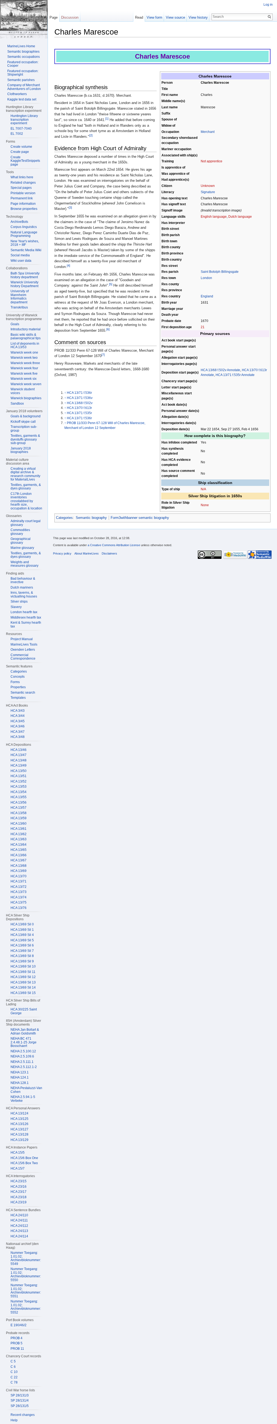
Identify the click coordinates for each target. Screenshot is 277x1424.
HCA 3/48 (18, 737)
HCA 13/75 (19, 902)
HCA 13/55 (19, 797)
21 (203, 327)
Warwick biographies (26, 398)
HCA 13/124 (19, 1113)
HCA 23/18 (19, 1197)
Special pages (21, 188)
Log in (268, 4)
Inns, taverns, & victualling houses (24, 594)
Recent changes (23, 1415)
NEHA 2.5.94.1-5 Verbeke (23, 1099)
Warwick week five (24, 373)
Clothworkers (17, 94)
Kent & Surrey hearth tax (26, 624)
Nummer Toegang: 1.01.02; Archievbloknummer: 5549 (26, 1258)
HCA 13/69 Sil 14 (23, 987)
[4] (68, 265)
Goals (15, 324)
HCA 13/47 (19, 755)
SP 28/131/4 (20, 1400)
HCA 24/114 (19, 1236)
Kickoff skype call (23, 422)
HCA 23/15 (19, 1181)
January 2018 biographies (21, 450)
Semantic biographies (23, 51)
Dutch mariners (22, 587)
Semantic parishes (21, 80)
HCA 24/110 (19, 1215)
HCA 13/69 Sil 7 (22, 951)
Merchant (208, 131)
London (206, 278)
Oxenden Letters (23, 649)
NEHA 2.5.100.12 (23, 1051)
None (205, 505)
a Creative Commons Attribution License (114, 545)
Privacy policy (62, 553)
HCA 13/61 (19, 829)
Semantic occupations (23, 57)
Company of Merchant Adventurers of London (24, 87)
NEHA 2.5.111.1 (22, 1062)
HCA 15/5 (18, 1152)
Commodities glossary (20, 532)
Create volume (21, 147)
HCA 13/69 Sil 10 (23, 966)
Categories (64, 518)
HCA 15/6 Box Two (24, 1163)
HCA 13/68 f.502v (80, 403)
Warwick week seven (26, 384)
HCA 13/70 (19, 876)
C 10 (14, 1372)
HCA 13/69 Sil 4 (22, 935)
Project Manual (22, 639)
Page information (23, 204)
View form (154, 17)
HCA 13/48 (19, 760)
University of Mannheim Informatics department (20, 296)
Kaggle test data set (21, 99)
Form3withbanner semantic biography (140, 518)
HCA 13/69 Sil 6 (22, 945)
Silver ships (19, 601)
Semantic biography (91, 518)
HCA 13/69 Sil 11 (23, 972)
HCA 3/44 (18, 716)
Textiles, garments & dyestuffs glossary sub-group (25, 439)
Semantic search (23, 692)
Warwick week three (25, 363)
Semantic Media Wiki (26, 250)
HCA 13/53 (19, 786)
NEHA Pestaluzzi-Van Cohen (26, 1090)
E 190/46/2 (19, 1325)
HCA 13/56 (19, 802)
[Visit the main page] (24, 19)
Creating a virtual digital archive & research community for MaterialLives (25, 474)
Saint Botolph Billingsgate (220, 271)
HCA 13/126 (19, 1124)
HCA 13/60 (19, 823)
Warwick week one (24, 352)
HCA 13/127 (19, 1129)
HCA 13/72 (19, 887)
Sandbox (17, 403)
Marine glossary (22, 548)
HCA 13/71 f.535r (79, 413)
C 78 (14, 1382)
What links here (22, 177)
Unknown (208, 185)
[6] (108, 329)
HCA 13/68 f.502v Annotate (220, 370)
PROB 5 (16, 1343)
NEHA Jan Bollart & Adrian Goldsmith (25, 1031)
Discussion (69, 17)
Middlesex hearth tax (26, 617)
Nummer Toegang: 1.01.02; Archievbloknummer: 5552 (26, 1306)
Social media (20, 255)
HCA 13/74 (19, 897)
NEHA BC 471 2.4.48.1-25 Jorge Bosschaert (24, 1042)
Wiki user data (21, 261)
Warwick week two (24, 358)
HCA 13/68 (19, 866)
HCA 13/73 (19, 892)
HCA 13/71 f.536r (79, 392)
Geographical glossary (21, 541)
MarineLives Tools (24, 644)
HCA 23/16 (19, 1186)
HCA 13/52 (19, 781)
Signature (208, 192)
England (207, 296)
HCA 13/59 (19, 818)
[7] (103, 354)
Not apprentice (211, 161)
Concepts (18, 677)
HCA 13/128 (19, 1134)
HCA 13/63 (19, 839)
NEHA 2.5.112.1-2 (24, 1067)
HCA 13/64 (19, 845)
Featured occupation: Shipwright (22, 73)
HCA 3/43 (18, 711)
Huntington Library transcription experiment (24, 119)
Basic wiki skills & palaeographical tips (26, 336)
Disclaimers (109, 553)
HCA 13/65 (19, 850)
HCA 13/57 (19, 808)
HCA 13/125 (19, 1119)
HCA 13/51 (19, 776)
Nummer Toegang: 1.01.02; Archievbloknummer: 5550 (26, 1274)
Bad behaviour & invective (23, 580)
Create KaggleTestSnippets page (25, 160)
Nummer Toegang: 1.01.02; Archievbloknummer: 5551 (26, 1290)
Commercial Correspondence (23, 657)
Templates (18, 698)
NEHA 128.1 (20, 1083)
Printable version (23, 193)
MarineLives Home (21, 46)
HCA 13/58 (19, 813)
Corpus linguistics (24, 227)
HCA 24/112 (19, 1226)
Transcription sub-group (24, 428)
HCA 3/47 (18, 732)
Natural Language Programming (24, 234)
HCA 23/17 (19, 1192)
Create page (20, 152)
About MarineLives (86, 553)
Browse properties (24, 209)
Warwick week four (24, 368)
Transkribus (19, 307)
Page (54, 17)
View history (198, 17)
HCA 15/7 (18, 1168)
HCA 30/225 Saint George (24, 1011)
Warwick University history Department (24, 284)
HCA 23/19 (19, 1202)
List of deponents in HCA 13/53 (25, 345)
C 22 (14, 1377)
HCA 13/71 (19, 881)
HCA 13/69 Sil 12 (23, 977)
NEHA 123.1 (20, 1072)
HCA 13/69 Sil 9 (22, 961)
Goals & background (26, 416)
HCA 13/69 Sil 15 (23, 993)
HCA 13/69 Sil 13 (23, 982)
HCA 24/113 (19, 1231)
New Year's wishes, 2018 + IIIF (25, 243)
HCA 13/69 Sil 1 (22, 930)
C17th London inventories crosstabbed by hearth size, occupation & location (26, 501)
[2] (91, 135)
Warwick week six (24, 379)
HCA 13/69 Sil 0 (22, 924)
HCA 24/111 (19, 1220)
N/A (203, 489)
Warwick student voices (23, 391)
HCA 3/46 (18, 726)
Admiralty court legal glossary (26, 523)
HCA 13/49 (19, 765)
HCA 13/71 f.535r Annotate (235, 375)
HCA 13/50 (19, 771)
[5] (110, 284)
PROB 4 (16, 1338)
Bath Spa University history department (25, 275)
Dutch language (240, 216)
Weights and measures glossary (24, 564)
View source (175, 17)
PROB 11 (17, 1349)
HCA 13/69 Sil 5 (22, 940)
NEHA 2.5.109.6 (22, 1056)
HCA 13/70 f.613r (79, 407)
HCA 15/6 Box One (24, 1158)
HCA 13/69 (19, 871)
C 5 (13, 1361)
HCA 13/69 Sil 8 (22, 956)
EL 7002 (17, 134)
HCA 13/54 (19, 792)
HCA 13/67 (19, 860)
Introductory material (26, 329)
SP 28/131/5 (20, 1406)
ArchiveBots (19, 222)
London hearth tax (24, 612)
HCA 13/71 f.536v (80, 397)
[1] (106, 118)
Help (14, 1420)
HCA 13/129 (19, 1140)
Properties (18, 687)
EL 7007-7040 (21, 128)
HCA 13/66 (19, 855)
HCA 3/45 (18, 721)
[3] (70, 207)
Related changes (23, 182)
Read (139, 17)
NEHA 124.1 (20, 1077)
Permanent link (22, 198)
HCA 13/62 (19, 834)
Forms (15, 682)
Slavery (16, 607)
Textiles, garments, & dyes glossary (26, 487)
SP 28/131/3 (20, 1395)
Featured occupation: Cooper (22, 64)
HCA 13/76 (19, 908)
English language (214, 216)
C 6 (13, 1367)
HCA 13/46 (19, 750)
